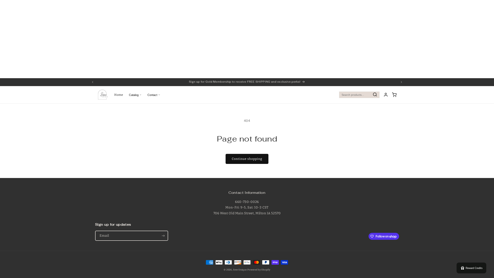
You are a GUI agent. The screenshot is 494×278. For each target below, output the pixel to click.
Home (118, 95)
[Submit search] (375, 95)
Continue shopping (247, 159)
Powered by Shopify (258, 269)
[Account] (385, 94)
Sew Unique (240, 269)
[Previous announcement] (92, 82)
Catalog (134, 95)
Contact (152, 95)
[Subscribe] (163, 236)
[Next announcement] (401, 82)
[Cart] (394, 94)
